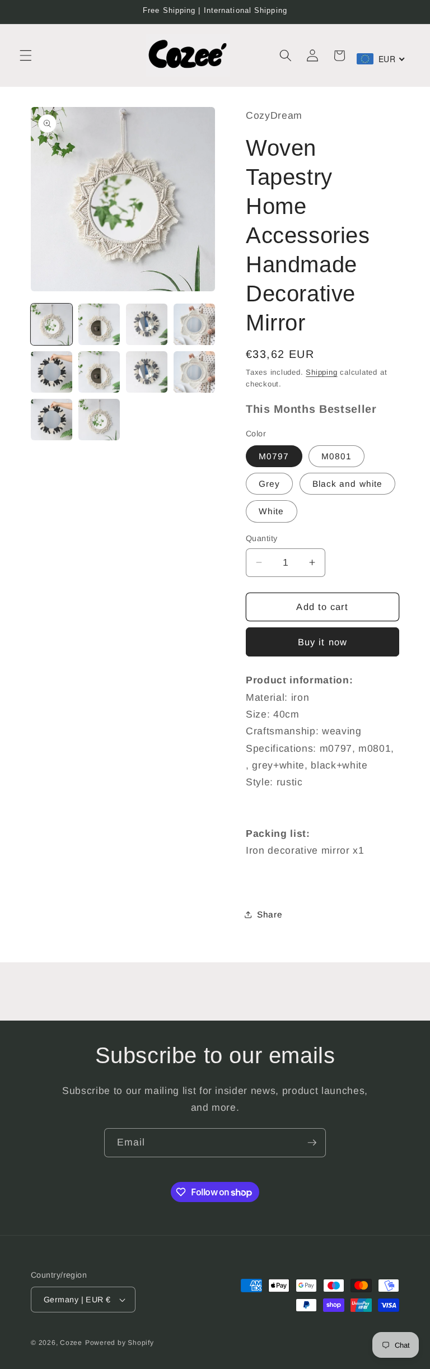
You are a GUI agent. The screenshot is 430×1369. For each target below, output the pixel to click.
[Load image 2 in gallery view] (99, 324)
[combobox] (381, 58)
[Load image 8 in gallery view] (194, 372)
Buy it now (322, 642)
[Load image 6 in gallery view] (99, 372)
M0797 (274, 456)
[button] (25, 55)
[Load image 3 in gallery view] (146, 324)
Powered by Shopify (119, 1343)
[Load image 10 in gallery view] (99, 419)
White (271, 511)
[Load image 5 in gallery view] (51, 372)
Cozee (71, 1343)
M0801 (336, 456)
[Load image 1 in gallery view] (51, 324)
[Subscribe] (311, 1142)
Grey (269, 483)
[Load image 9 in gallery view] (51, 419)
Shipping (321, 372)
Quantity (262, 538)
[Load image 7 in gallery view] (146, 372)
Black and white (347, 483)
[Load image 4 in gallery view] (194, 324)
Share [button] (269, 914)
